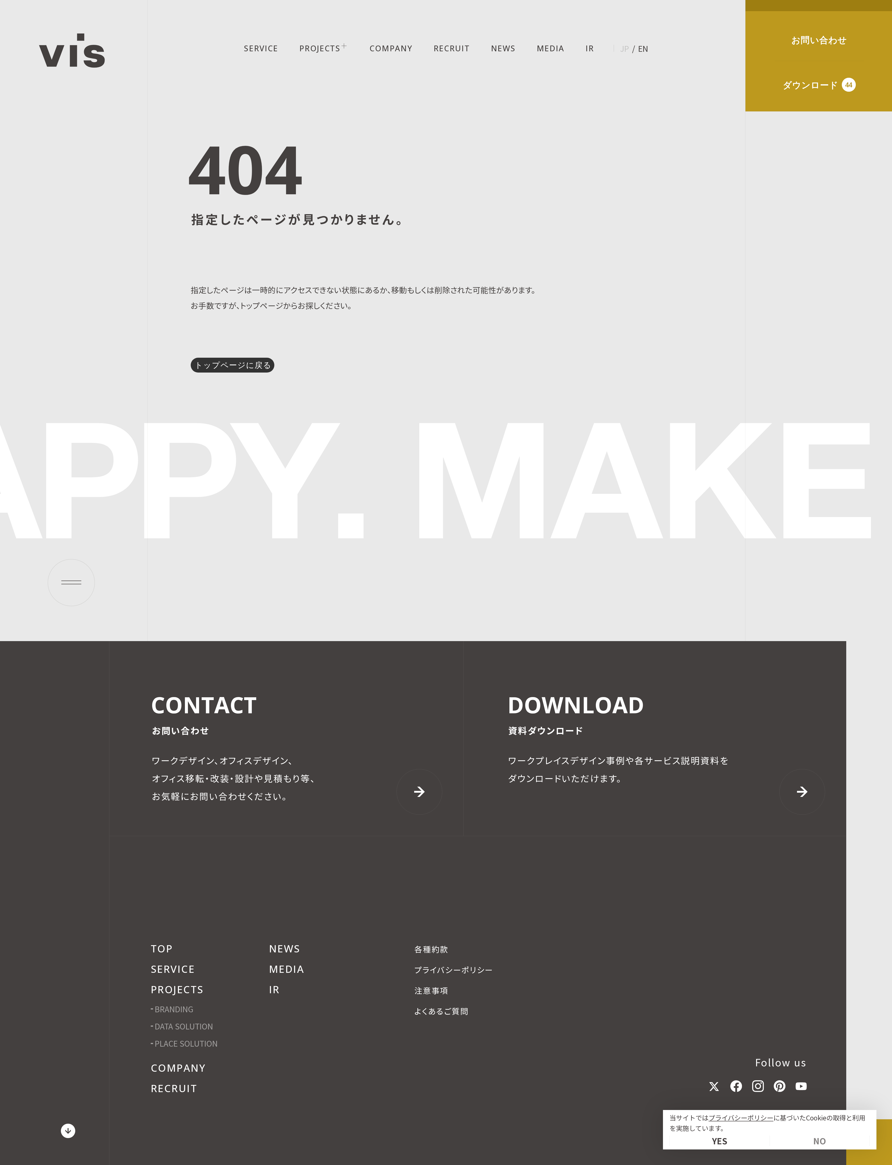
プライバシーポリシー (740, 1117)
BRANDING (174, 1009)
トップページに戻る (233, 365)
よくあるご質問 (441, 1011)
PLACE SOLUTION (186, 1043)
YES (719, 1141)
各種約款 (431, 949)
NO (819, 1141)
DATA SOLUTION (184, 1026)
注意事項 (431, 990)
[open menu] (71, 582)
